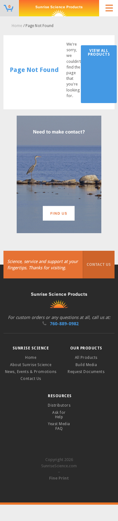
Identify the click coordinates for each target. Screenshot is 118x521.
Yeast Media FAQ (59, 426)
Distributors (59, 405)
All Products (86, 357)
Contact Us (99, 264)
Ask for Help (58, 414)
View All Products (99, 52)
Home (17, 26)
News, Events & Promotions (31, 372)
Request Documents (86, 372)
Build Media (86, 365)
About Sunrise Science (30, 365)
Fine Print (59, 478)
